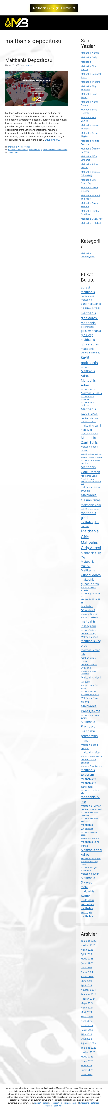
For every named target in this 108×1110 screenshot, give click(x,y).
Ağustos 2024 (88, 990)
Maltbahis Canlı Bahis (89, 440)
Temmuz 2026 (88, 941)
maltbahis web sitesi (91, 809)
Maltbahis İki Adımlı (91, 223)
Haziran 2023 (88, 1052)
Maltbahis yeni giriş (91, 858)
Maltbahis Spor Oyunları (91, 766)
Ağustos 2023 (88, 1043)
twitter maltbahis (87, 898)
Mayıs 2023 (87, 1056)
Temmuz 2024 (88, 994)
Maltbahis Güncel (87, 564)
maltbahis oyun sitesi (90, 695)
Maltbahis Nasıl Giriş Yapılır (89, 686)
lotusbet (48, 1105)
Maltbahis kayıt (89, 637)
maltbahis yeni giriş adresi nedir (89, 868)
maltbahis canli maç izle (91, 427)
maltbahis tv (88, 779)
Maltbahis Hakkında (89, 617)
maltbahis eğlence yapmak (90, 509)
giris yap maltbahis (88, 337)
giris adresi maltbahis (89, 320)
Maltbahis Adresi (90, 53)
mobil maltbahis (87, 889)
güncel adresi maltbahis (90, 346)
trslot (45, 1103)
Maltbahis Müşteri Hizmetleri (88, 672)
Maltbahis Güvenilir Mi (91, 601)
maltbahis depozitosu (18, 149)
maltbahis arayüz (88, 389)
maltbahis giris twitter (90, 524)
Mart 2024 (86, 1012)
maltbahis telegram (88, 772)
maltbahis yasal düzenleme (90, 838)
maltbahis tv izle (90, 799)
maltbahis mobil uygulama (89, 666)
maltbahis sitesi (91, 752)
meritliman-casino (69, 1103)
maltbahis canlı (89, 433)
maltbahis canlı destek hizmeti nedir (91, 483)
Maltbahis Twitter (91, 805)
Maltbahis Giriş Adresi (91, 545)
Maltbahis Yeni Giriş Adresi (89, 862)
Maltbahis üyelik (90, 873)
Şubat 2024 (87, 1016)
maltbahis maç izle (90, 652)
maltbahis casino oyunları (90, 489)
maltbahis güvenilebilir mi (90, 594)
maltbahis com (91, 505)
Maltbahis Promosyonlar (19, 147)
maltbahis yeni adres (90, 843)
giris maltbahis (91, 330)
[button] (54, 8)
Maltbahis (86, 62)
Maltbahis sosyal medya (91, 756)
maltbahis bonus (89, 418)
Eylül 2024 (86, 985)
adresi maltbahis (88, 289)
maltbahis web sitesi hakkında (89, 813)
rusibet (37, 1103)
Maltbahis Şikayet (88, 880)
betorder (95, 1103)
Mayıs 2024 (87, 1003)
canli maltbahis (91, 303)
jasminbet (58, 1105)
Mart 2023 (86, 1065)
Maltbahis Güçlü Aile (92, 218)
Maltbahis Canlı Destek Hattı (89, 477)
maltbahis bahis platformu (87, 403)
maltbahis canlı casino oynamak (91, 457)
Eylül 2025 (86, 954)
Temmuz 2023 (88, 1047)
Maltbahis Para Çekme (90, 708)
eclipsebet (54, 1103)
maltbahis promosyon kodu (89, 736)
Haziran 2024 (88, 998)
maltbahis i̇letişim (88, 630)
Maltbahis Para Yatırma (89, 700)
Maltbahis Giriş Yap (91, 555)
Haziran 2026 (88, 945)
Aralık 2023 (87, 1025)
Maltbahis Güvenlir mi (88, 608)
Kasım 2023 (87, 1030)
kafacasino (84, 1103)
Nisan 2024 (87, 1007)
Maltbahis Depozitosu (28, 60)
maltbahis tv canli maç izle (90, 791)
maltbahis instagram (88, 623)
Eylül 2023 (86, 1039)
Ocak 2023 (86, 1074)
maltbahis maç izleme (88, 659)
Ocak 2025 (86, 967)
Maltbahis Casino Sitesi (91, 497)
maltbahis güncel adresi (90, 582)
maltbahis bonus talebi (88, 422)
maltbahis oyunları (88, 691)
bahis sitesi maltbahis (87, 298)
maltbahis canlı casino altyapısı (91, 454)
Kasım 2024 (87, 976)
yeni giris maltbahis (87, 914)
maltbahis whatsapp (87, 826)
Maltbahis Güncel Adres (91, 572)
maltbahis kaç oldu (91, 643)
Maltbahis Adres (88, 373)
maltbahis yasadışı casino (89, 833)
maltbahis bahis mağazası (87, 397)
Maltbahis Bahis (91, 393)
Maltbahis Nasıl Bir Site (91, 679)
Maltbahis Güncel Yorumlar (88, 588)
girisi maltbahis (87, 327)
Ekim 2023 (86, 1034)
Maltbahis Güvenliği (89, 614)
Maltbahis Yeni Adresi (91, 852)
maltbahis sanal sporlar (89, 746)
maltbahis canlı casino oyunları (90, 461)
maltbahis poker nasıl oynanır (90, 716)
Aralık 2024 (87, 972)
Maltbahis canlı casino (89, 448)
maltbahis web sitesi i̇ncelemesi (89, 819)
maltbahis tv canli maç (88, 784)
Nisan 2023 (87, 1061)
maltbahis (85, 367)
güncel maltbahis (90, 352)
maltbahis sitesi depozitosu (55, 149)
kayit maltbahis (89, 360)
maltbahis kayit (35, 149)
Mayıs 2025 (87, 958)
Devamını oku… (53, 139)
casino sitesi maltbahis (90, 310)
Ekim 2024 (86, 981)
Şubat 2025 (87, 963)
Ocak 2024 (86, 1021)
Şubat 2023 (87, 1070)
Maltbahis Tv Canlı (90, 82)
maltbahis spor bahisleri (88, 761)
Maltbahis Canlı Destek (90, 469)
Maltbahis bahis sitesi (89, 411)
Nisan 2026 (87, 949)
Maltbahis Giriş (89, 57)
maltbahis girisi (88, 515)
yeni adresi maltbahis (87, 906)
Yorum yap (13, 152)
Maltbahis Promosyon (89, 724)
